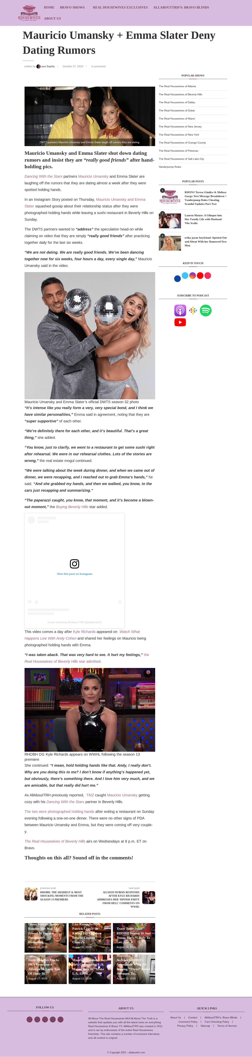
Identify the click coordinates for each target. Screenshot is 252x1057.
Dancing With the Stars (43, 176)
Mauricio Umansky (93, 176)
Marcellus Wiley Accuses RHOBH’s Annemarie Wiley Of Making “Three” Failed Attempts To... (133, 964)
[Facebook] (29, 1019)
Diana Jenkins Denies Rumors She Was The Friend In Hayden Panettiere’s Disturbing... (43, 933)
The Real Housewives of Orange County (182, 142)
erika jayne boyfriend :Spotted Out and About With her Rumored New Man (206, 241)
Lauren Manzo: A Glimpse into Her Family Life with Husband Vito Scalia (203, 219)
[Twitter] (37, 1019)
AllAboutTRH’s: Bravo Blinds (181, 7)
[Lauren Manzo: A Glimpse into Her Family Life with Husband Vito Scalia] (170, 221)
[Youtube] (180, 318)
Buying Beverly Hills (72, 507)
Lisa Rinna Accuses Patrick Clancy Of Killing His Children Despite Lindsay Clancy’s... (86, 933)
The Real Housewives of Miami (177, 118)
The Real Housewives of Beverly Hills (55, 841)
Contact (192, 1017)
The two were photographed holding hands (59, 812)
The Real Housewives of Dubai (177, 110)
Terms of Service (227, 1025)
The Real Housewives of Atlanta (177, 86)
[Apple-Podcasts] (180, 306)
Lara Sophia (47, 66)
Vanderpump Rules (170, 166)
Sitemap (205, 1025)
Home (49, 7)
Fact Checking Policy (217, 1021)
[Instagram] (45, 1019)
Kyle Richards (84, 632)
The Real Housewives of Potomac (178, 150)
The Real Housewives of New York (179, 134)
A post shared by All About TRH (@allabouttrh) (74, 622)
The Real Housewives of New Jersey (180, 126)
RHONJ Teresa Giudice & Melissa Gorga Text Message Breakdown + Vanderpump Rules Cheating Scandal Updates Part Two (206, 198)
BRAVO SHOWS (72, 7)
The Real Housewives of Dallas (177, 102)
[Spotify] (206, 306)
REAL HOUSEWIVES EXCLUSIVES (120, 7)
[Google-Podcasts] (193, 306)
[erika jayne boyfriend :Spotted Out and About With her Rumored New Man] (170, 243)
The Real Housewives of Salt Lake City (181, 158)
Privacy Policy (185, 1025)
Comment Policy (188, 1021)
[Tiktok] (53, 1019)
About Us (52, 18)
